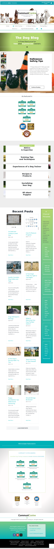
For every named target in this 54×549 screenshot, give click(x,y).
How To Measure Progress (36, 533)
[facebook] (14, 535)
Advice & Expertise (27, 149)
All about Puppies (27, 193)
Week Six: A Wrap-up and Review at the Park (46, 350)
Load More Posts (23, 428)
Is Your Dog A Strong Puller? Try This (13, 360)
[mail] (21, 535)
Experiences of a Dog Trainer (27, 166)
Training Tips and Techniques (27, 158)
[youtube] (17, 535)
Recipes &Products (27, 175)
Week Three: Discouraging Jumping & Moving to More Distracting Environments (48, 286)
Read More (10, 255)
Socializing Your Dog (27, 184)
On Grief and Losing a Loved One (13, 233)
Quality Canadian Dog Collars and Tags (13, 279)
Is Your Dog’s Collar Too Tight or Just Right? (31, 275)
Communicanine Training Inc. (9, 3)
